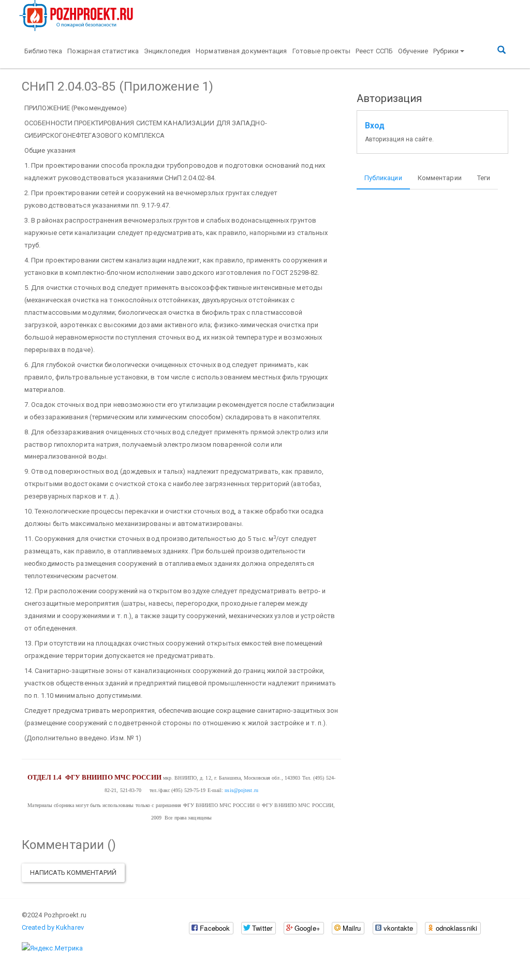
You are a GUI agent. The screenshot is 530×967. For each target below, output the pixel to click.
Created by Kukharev (53, 927)
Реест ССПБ (374, 51)
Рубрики (446, 51)
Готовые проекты (321, 51)
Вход (375, 125)
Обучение (413, 51)
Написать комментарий (73, 872)
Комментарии (440, 178)
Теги (483, 178)
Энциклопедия (167, 51)
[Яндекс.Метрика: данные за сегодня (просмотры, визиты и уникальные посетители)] (52, 948)
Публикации (383, 178)
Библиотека (43, 51)
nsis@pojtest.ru (241, 790)
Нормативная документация (241, 51)
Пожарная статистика (103, 51)
